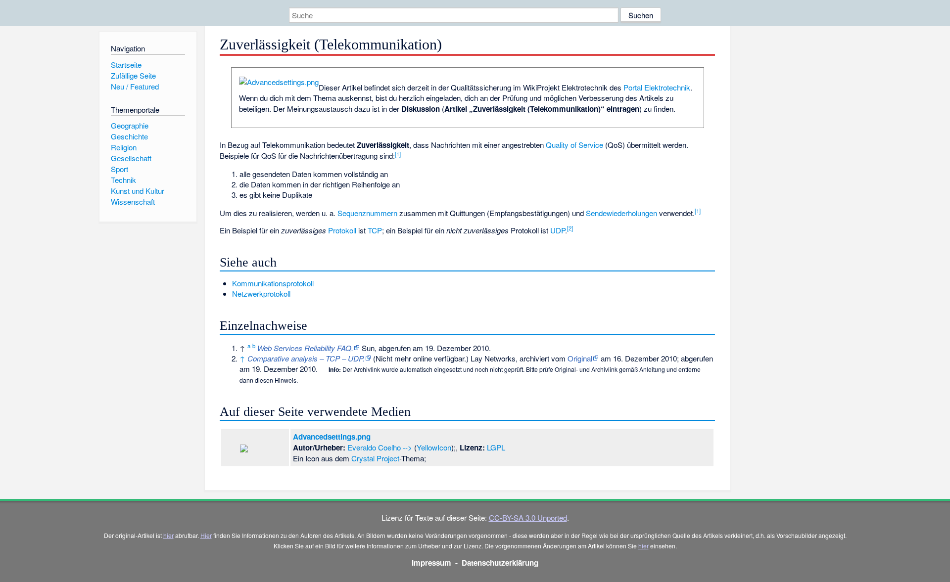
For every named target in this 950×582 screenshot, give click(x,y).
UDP (557, 230)
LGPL (496, 447)
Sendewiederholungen (621, 213)
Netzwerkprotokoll (261, 293)
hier (168, 535)
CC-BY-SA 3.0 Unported (528, 517)
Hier (206, 535)
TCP (375, 230)
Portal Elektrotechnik (656, 87)
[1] (398, 154)
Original (580, 358)
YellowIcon (434, 447)
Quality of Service (574, 144)
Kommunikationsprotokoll (273, 283)
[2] (570, 228)
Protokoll (342, 230)
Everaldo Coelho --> (379, 447)
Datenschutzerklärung (500, 562)
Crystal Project (375, 458)
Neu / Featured (135, 86)
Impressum (431, 562)
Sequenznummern (367, 213)
